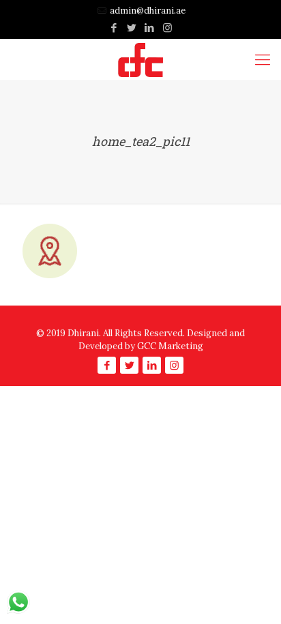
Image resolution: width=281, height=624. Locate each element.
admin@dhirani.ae (148, 10)
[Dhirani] (140, 59)
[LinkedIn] (150, 27)
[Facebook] (114, 27)
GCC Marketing (170, 346)
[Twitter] (132, 27)
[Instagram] (167, 27)
